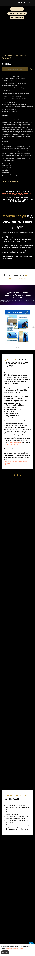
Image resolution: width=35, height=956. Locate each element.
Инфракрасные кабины (17, 13)
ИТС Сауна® (16, 75)
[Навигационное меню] (3, 3)
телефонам (13, 442)
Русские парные (17, 17)
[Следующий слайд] (33, 327)
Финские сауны (17, 9)
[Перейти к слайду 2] (16, 347)
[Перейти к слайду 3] (18, 347)
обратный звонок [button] (12, 444)
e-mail (19, 442)
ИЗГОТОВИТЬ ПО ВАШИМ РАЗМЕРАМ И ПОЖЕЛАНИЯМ (17, 194)
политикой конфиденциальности (15, 948)
